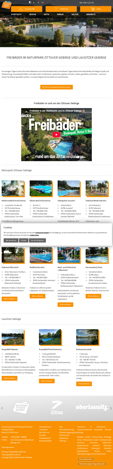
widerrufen (34, 235)
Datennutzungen (42, 233)
